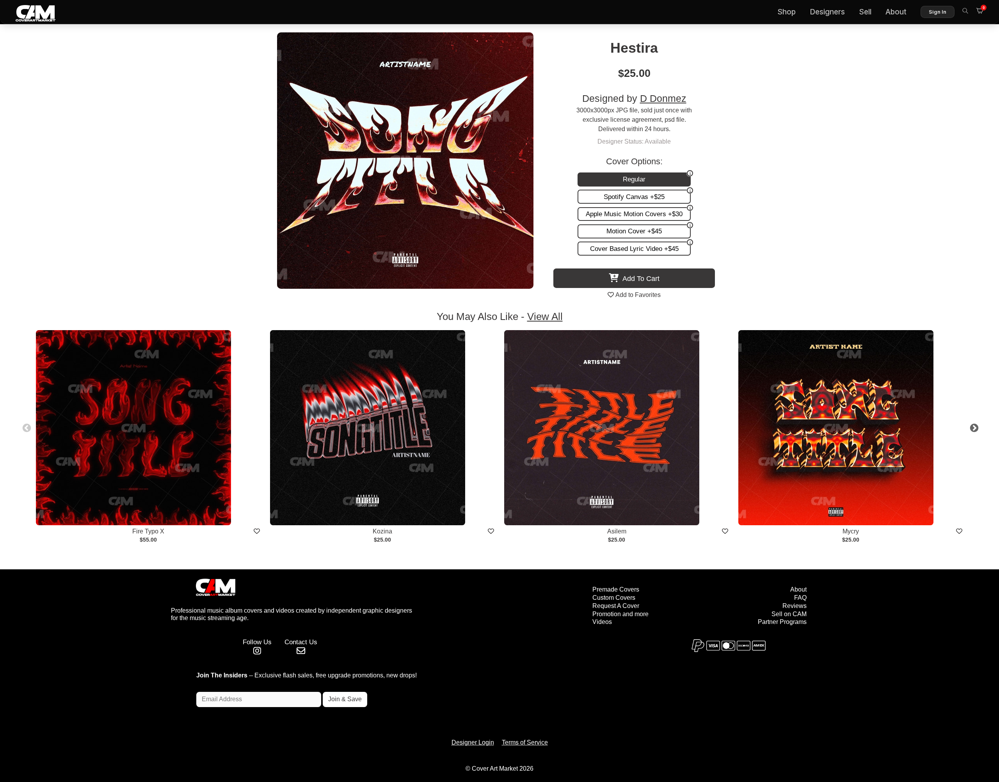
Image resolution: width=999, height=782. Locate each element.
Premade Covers (615, 589)
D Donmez (663, 98)
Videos (602, 621)
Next (973, 427)
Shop (786, 12)
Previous (26, 427)
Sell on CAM (789, 614)
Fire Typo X (148, 531)
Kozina (382, 531)
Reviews (794, 605)
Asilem (616, 531)
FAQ (800, 597)
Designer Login (473, 742)
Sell (865, 12)
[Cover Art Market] (29, 12)
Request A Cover (615, 605)
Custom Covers (613, 597)
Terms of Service (525, 742)
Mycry (851, 531)
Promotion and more (620, 614)
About (896, 12)
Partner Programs (782, 621)
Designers (827, 12)
